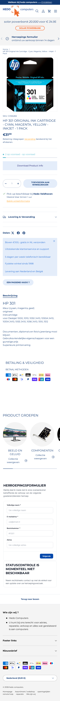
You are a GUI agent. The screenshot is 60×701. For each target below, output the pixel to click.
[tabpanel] (30, 327)
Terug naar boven (30, 599)
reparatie (20, 694)
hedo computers (16, 687)
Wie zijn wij (31, 694)
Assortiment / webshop (25, 692)
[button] (49, 11)
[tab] (10, 296)
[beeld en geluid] (15, 434)
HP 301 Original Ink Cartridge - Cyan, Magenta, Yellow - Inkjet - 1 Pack (29, 52)
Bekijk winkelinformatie (18, 201)
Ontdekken (46, 2)
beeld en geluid (15, 452)
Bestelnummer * (13, 528)
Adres (9, 540)
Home (5, 49)
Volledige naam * (14, 505)
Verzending (29, 139)
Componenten (42, 450)
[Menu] (55, 11)
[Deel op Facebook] (18, 233)
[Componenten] (42, 434)
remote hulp (8, 694)
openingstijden (44, 692)
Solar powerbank (30, 28)
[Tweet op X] (12, 233)
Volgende (46, 556)
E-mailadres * (12, 517)
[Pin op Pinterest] (24, 233)
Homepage (7, 692)
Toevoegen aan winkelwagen (40, 183)
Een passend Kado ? (18, 282)
